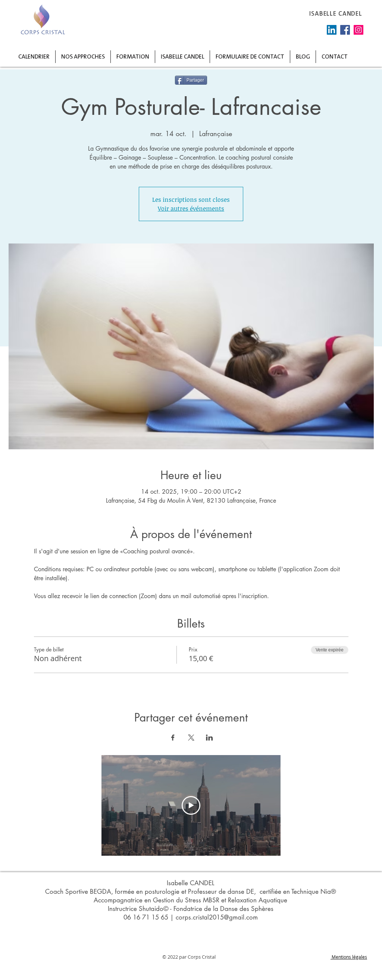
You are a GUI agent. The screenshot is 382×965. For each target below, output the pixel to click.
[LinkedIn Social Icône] (331, 30)
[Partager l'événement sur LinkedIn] (209, 738)
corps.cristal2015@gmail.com (217, 917)
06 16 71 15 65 (145, 917)
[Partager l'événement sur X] (191, 738)
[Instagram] (358, 30)
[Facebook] (345, 30)
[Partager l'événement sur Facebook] (172, 738)
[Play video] (191, 805)
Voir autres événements (191, 208)
